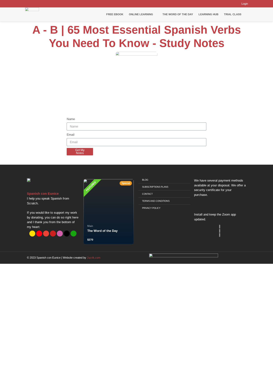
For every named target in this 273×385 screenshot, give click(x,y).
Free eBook (114, 14)
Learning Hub (208, 14)
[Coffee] (32, 233)
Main (90, 225)
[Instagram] (227, 3)
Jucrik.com (93, 257)
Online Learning (141, 14)
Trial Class (232, 14)
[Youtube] (234, 3)
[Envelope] (46, 233)
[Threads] (67, 233)
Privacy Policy (78, 340)
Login (244, 3)
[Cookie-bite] (39, 233)
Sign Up (20, 379)
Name (71, 119)
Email (70, 134)
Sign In (29, 379)
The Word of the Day (177, 14)
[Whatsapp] (221, 3)
